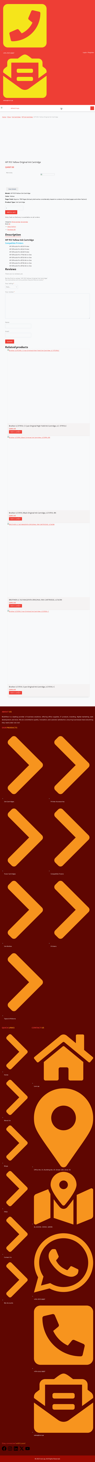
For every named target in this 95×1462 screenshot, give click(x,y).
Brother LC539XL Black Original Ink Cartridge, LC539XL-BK (32, 513)
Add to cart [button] (14, 432)
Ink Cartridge (24, 222)
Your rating (9, 283)
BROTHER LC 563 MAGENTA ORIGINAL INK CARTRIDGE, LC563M (35, 600)
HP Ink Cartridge (16, 222)
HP (9, 224)
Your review (10, 292)
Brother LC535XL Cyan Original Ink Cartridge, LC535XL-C (32, 687)
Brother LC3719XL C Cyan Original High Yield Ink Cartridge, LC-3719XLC (38, 426)
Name (7, 322)
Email (7, 331)
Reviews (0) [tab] (11, 230)
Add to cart (11, 212)
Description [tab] (11, 227)
